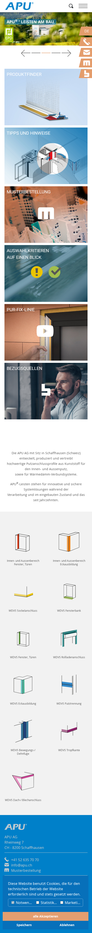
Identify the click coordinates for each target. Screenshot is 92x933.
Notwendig (24, 902)
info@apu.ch (21, 865)
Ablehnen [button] (67, 925)
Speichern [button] (24, 925)
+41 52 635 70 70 (25, 859)
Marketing (73, 902)
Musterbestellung (26, 870)
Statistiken (49, 902)
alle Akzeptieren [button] (45, 916)
